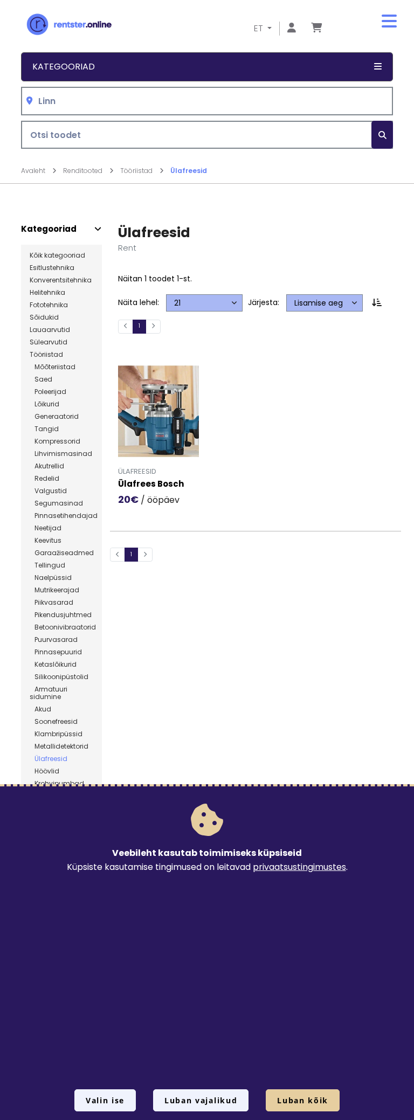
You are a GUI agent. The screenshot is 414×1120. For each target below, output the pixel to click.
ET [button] (259, 28)
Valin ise (105, 1100)
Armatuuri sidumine (48, 693)
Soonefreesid (54, 721)
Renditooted (83, 170)
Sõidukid (44, 317)
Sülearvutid (48, 342)
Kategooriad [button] (63, 66)
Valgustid (48, 491)
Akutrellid (47, 466)
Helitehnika (47, 292)
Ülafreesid (188, 170)
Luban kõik (302, 1100)
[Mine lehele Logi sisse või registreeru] (291, 28)
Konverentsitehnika (61, 280)
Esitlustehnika (52, 268)
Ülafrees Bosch (151, 484)
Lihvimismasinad (61, 454)
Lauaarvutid (50, 330)
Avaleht (34, 170)
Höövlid (44, 771)
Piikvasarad (51, 602)
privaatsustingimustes (299, 867)
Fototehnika (49, 305)
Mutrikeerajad (54, 590)
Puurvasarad (54, 640)
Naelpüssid (51, 578)
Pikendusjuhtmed (61, 615)
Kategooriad (49, 229)
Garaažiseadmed (62, 553)
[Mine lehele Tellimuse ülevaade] (316, 28)
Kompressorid (55, 441)
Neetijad (45, 528)
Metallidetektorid (59, 746)
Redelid (44, 478)
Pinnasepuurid (56, 652)
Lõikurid (44, 404)
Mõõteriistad (52, 367)
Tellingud (47, 565)
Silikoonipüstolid (59, 677)
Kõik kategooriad (57, 255)
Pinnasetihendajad (64, 516)
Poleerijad (48, 392)
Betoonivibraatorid (63, 627)
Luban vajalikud (200, 1100)
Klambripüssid (56, 734)
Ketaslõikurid (53, 664)
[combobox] (207, 101)
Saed (41, 379)
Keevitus (45, 540)
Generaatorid (54, 416)
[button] (389, 21)
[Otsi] (382, 135)
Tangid (44, 429)
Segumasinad (56, 503)
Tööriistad (137, 170)
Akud (40, 709)
